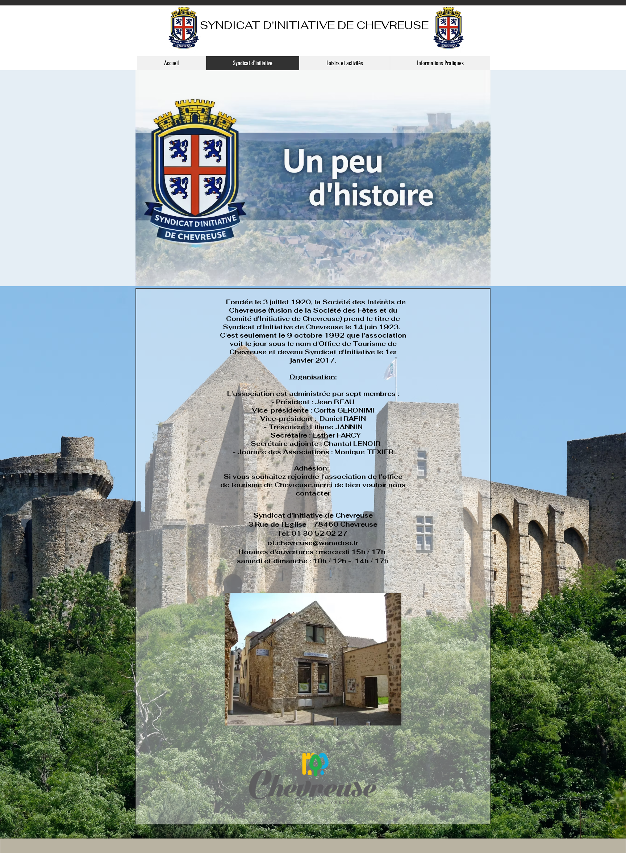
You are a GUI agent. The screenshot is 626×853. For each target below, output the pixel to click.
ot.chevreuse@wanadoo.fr (312, 543)
